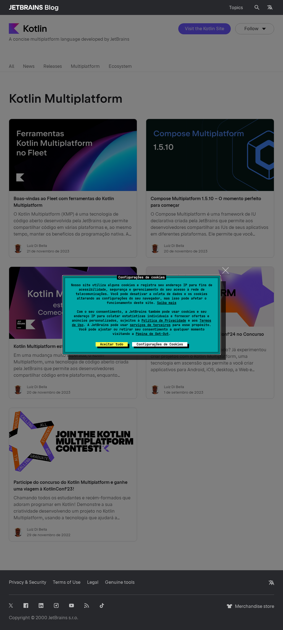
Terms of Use (66, 582)
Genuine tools (120, 582)
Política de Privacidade (164, 320)
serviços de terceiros (150, 325)
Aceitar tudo (111, 344)
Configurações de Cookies (160, 344)
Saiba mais (166, 303)
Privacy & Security (27, 582)
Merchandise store (253, 608)
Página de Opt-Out (152, 334)
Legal (92, 582)
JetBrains (57, 617)
